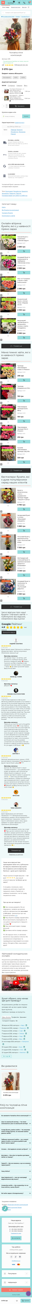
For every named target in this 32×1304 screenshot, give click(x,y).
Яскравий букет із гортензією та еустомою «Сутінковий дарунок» (23, 585)
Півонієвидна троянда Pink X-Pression (22, 429)
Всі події (6, 1056)
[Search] (3, 12)
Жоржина (22, 132)
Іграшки (19, 85)
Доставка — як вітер (13, 140)
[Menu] (3, 2)
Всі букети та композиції (10, 210)
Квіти (4, 207)
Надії (21, 1036)
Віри (20, 1039)
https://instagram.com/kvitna (11, 1257)
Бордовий (9, 191)
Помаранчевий (7, 195)
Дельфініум (14, 132)
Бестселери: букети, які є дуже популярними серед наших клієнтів (15, 479)
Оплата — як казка (13, 151)
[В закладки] (17, 1301)
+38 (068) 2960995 (17, 1229)
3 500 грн (27, 98)
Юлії (21, 1050)
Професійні (15, 1017)
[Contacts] (24, 2)
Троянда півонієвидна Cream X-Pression (23, 367)
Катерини (25, 1041)
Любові (21, 1033)
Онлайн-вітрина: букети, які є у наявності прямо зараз (15, 226)
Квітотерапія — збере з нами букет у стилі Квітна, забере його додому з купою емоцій (16, 97)
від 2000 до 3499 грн (20, 195)
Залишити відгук (9, 632)
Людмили (23, 1028)
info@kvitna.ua (16, 1260)
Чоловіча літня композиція (10, 1092)
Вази (25, 85)
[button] (16, 983)
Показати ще (16, 850)
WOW (4, 85)
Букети (18, 16)
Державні (23, 1017)
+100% (23, 77)
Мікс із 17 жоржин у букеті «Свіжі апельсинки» (23, 280)
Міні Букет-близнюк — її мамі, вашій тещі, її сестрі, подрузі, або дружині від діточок (17, 91)
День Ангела (6, 1017)
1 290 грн (27, 91)
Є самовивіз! (11, 174)
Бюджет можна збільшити (12, 73)
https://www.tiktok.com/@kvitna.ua (15, 1257)
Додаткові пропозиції (9, 82)
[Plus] (7, 105)
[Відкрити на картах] (23, 624)
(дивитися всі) (19, 122)
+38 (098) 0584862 (17, 1231)
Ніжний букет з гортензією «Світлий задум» (23, 238)
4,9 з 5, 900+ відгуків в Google (16, 164)
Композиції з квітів (8, 216)
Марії (22, 1025)
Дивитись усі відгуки (16, 854)
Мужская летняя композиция (18, 1204)
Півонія (13, 134)
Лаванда (13, 130)
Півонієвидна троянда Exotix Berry (22, 408)
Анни (20, 1047)
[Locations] (19, 2)
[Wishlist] (8, 252)
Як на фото (6, 77)
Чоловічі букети (25, 16)
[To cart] (23, 251)
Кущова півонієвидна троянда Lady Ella (23, 449)
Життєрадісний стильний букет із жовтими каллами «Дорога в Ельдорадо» (23, 561)
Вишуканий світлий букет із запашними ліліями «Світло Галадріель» (22, 324)
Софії (21, 1031)
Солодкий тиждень (8, 1021)
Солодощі (11, 85)
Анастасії (23, 1052)
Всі (17, 1021)
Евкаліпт (19, 130)
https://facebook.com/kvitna (20, 1257)
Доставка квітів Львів (8, 16)
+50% (15, 77)
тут (16, 915)
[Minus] (7, 107)
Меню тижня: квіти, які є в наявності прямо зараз (15, 355)
